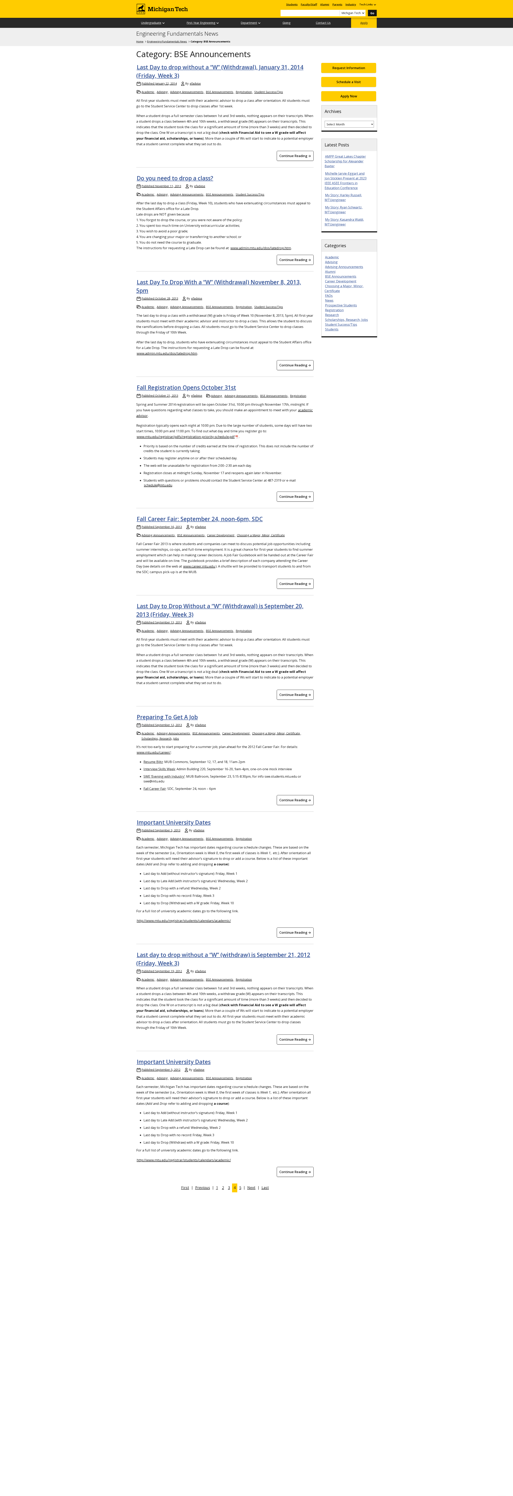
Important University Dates (174, 822)
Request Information (348, 68)
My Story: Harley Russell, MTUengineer (343, 197)
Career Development (220, 535)
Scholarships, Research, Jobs (160, 738)
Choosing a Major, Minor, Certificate (261, 535)
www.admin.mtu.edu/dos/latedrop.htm (260, 248)
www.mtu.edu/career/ (154, 752)
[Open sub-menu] (375, 4)
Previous (202, 1187)
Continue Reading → (295, 156)
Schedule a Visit (348, 82)
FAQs (329, 295)
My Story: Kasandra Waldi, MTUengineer (344, 222)
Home (139, 41)
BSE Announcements (219, 92)
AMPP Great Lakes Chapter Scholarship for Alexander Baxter (345, 161)
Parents (337, 4)
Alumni (324, 4)
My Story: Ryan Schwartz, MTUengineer (344, 209)
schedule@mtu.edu (158, 485)
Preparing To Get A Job (167, 717)
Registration (244, 92)
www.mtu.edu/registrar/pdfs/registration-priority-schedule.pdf (186, 436)
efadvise (195, 83)
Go (372, 13)
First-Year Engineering (201, 23)
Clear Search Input (336, 13)
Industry (350, 4)
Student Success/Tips (268, 92)
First (185, 1187)
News (329, 300)
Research (332, 315)
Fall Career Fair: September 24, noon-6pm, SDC (200, 519)
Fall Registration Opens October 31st (186, 387)
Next (251, 1187)
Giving (287, 23)
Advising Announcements (186, 92)
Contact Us (323, 23)
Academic (147, 92)
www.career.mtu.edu (199, 566)
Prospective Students (341, 305)
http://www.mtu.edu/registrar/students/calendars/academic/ (184, 920)
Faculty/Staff (309, 4)
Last (265, 1187)
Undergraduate (151, 23)
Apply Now (348, 96)
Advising (162, 92)
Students (292, 4)
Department (249, 23)
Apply (364, 23)
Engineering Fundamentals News (177, 33)
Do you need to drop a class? (175, 178)
